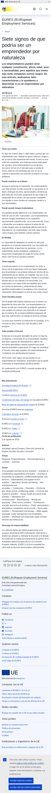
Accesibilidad (7, 590)
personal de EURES (18, 395)
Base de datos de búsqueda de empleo (18, 405)
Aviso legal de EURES (11, 661)
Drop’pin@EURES (10, 390)
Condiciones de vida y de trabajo (16, 400)
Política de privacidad (11, 728)
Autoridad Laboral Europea (13, 449)
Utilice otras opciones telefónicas (16, 694)
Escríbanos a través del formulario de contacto (21, 697)
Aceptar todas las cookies (21, 781)
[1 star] (5, 565)
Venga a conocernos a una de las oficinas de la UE (23, 701)
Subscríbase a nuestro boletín (14, 638)
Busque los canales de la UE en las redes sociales (23, 713)
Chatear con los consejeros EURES (17, 608)
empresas (29, 409)
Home (7, 32)
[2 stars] (6, 565)
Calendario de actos (10, 414)
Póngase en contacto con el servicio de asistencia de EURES (24, 603)
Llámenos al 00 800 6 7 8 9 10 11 (16, 690)
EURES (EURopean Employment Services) (24, 577)
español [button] (34, 9)
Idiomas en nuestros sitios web (15, 725)
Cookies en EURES (10, 653)
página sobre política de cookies (30, 763)
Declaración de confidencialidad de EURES (20, 657)
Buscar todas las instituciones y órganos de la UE (23, 747)
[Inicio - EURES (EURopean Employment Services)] (16, 9)
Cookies (5, 735)
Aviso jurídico (7, 732)
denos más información (36, 565)
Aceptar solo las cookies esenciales (25, 787)
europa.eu (20, 678)
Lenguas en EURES (10, 650)
